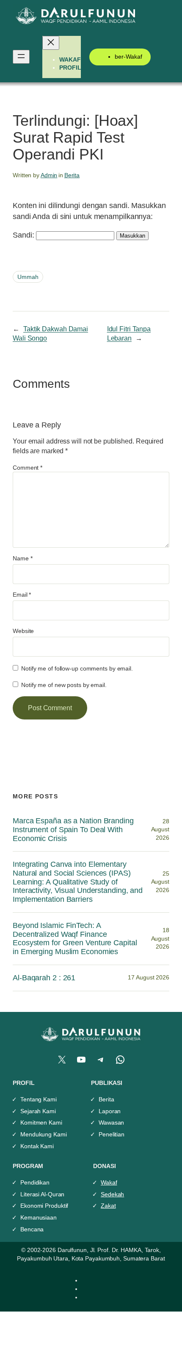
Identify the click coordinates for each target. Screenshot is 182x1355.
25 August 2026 (160, 881)
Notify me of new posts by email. (64, 685)
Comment (27, 467)
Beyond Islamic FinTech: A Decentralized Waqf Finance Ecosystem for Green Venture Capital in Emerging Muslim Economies (75, 938)
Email (22, 594)
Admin (49, 175)
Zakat (108, 1205)
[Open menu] (21, 57)
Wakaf (109, 1182)
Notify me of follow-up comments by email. (77, 668)
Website (23, 630)
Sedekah (112, 1194)
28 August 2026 (160, 829)
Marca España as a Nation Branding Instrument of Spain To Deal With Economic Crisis (73, 829)
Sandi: (24, 234)
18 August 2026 (160, 938)
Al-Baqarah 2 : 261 (44, 978)
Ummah (28, 276)
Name (22, 558)
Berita (72, 175)
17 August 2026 (148, 977)
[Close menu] (50, 43)
